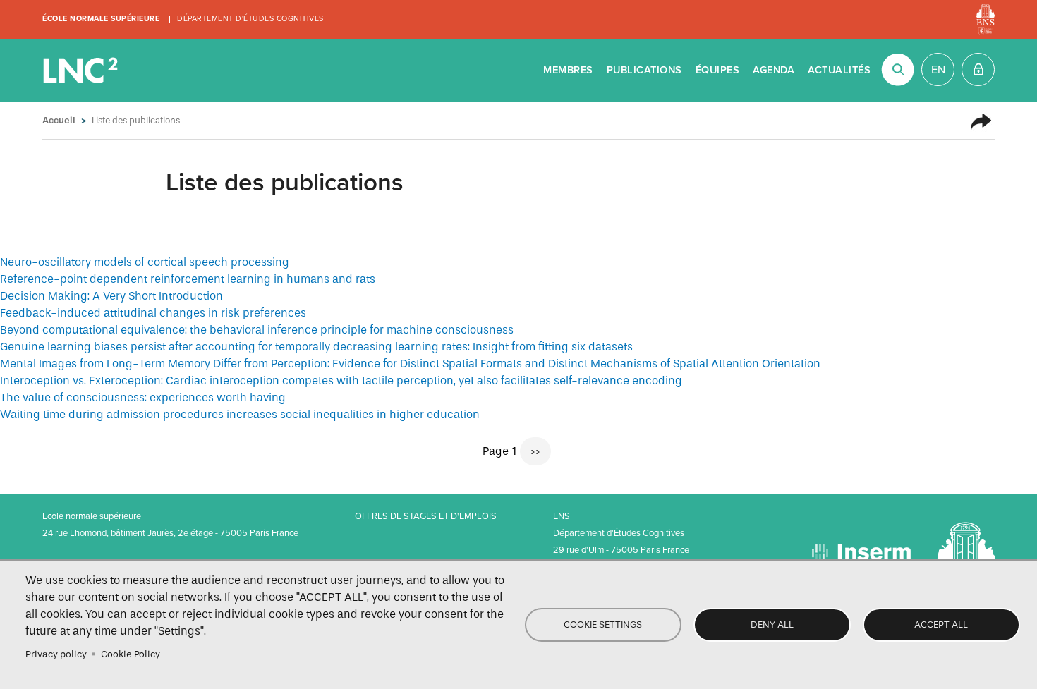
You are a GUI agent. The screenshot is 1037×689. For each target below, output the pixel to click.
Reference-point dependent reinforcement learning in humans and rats (187, 279)
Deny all (772, 624)
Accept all (941, 624)
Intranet (978, 69)
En (938, 70)
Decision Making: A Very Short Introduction (111, 296)
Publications (644, 70)
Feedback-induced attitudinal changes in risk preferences (153, 312)
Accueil (58, 120)
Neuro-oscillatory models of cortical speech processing (144, 262)
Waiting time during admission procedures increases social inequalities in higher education (240, 414)
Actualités (839, 70)
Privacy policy (56, 654)
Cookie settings (603, 624)
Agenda (773, 70)
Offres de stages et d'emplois (426, 516)
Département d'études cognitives (250, 18)
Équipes (718, 70)
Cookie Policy (130, 654)
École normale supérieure (100, 18)
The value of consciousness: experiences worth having (143, 397)
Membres (568, 70)
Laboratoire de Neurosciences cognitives (81, 70)
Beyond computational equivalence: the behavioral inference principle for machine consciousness (257, 329)
